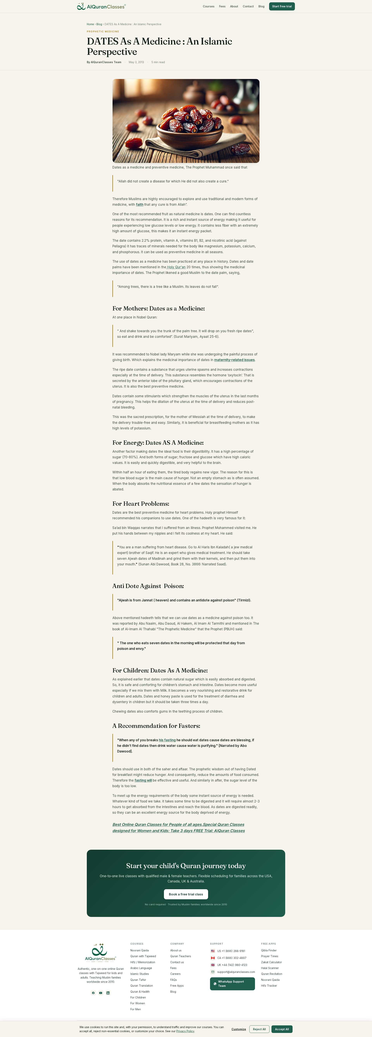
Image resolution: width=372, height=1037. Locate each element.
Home (90, 24)
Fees (222, 6)
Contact (248, 6)
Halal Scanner (270, 968)
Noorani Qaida (139, 950)
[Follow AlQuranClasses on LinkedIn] (108, 993)
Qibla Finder (269, 950)
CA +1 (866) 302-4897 (229, 958)
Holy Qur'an (176, 267)
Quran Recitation (271, 973)
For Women (137, 1003)
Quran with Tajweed (143, 956)
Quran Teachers (180, 956)
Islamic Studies (139, 973)
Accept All (282, 1029)
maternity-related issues (234, 360)
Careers (175, 973)
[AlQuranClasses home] (101, 6)
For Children (138, 997)
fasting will (143, 780)
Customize (239, 1029)
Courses (208, 6)
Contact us (177, 962)
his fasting (167, 740)
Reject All (259, 1029)
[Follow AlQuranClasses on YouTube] (100, 993)
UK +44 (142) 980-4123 (229, 965)
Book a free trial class (186, 894)
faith (139, 204)
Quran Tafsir (138, 979)
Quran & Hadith (140, 991)
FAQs (173, 979)
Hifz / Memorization (142, 962)
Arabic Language (141, 968)
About (234, 6)
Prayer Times (269, 956)
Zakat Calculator (271, 962)
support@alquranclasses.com (236, 971)
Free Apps (177, 985)
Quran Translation (141, 985)
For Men (135, 1009)
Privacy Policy (185, 1031)
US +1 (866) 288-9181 (228, 951)
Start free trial (282, 6)
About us (176, 950)
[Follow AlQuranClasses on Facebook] (93, 993)
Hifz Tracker (269, 985)
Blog (261, 6)
